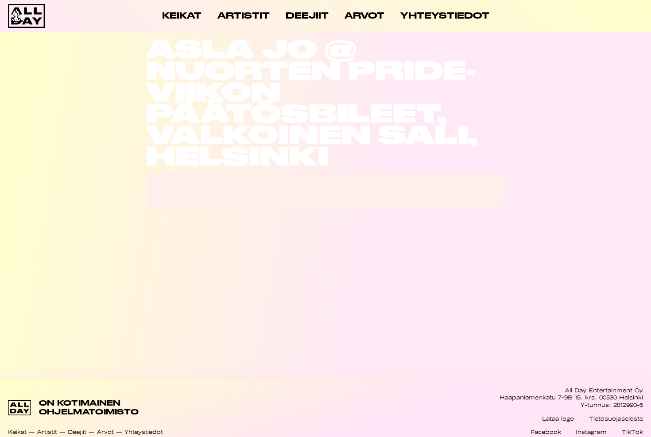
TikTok (632, 432)
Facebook (546, 432)
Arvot (105, 432)
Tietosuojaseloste (616, 418)
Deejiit (77, 432)
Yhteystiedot (143, 432)
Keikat (17, 432)
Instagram (591, 432)
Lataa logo (558, 418)
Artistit (47, 432)
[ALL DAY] (39, 16)
